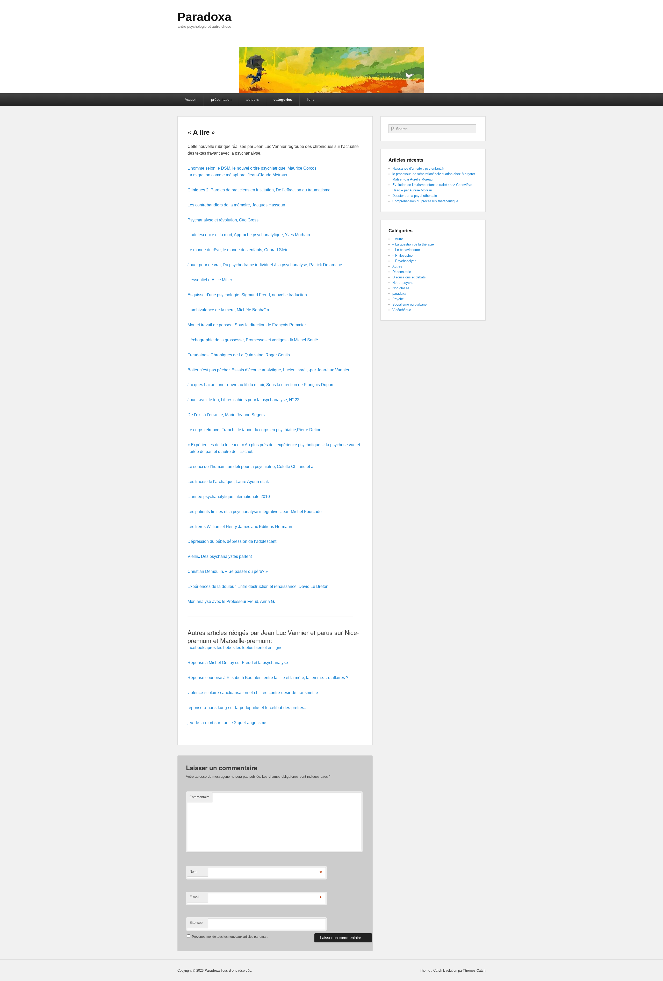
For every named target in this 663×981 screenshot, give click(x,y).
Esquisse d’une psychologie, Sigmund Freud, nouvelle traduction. (248, 295)
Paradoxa (204, 17)
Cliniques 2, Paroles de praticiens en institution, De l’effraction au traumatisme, (260, 190)
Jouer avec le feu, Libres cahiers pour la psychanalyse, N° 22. (244, 400)
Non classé (400, 288)
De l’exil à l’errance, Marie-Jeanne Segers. (227, 415)
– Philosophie (402, 255)
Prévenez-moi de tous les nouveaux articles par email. (230, 937)
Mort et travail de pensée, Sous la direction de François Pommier (247, 325)
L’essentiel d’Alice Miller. (210, 280)
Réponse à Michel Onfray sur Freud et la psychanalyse (238, 662)
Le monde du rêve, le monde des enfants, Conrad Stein (238, 250)
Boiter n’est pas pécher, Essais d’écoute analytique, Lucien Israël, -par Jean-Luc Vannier (268, 370)
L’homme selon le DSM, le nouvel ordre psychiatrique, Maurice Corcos (252, 168)
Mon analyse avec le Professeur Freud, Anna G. (231, 601)
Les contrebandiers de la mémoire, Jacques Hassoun (236, 205)
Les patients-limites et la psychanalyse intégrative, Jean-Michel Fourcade (255, 511)
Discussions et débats (409, 277)
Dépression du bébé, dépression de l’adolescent (232, 541)
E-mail (194, 897)
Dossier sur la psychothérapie (414, 196)
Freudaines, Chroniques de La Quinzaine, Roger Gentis (239, 355)
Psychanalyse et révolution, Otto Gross (223, 220)
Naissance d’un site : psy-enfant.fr (418, 168)
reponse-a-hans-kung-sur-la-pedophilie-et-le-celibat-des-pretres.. (247, 707)
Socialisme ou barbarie (409, 304)
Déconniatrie (401, 272)
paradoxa (399, 293)
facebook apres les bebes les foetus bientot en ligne (235, 647)
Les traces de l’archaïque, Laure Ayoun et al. (228, 481)
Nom (193, 872)
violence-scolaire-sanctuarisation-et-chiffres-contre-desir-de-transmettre (253, 692)
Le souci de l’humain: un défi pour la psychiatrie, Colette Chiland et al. (251, 466)
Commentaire (200, 797)
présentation (221, 99)
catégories (282, 99)
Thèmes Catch (474, 970)
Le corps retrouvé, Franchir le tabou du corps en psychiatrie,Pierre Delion (254, 430)
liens (310, 99)
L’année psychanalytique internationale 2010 (229, 496)
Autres (397, 266)
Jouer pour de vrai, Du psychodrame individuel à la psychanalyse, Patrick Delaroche (265, 265)
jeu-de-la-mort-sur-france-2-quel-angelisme (227, 722)
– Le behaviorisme (406, 250)
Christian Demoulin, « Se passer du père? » (228, 571)
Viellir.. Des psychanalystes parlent (220, 556)
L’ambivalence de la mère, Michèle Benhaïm (228, 310)
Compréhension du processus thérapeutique (425, 201)
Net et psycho (402, 283)
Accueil (190, 99)
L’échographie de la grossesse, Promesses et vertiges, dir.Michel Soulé (253, 340)
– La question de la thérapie (413, 244)
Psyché (398, 299)
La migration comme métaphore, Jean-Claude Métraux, (238, 175)
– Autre (397, 239)
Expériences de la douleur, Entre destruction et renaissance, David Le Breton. (258, 586)
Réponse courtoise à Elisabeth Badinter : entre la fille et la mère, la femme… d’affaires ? (268, 677)
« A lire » (201, 132)
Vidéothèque (401, 310)
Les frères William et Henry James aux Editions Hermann (240, 526)
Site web (196, 923)
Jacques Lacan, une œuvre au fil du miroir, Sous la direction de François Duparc (261, 385)
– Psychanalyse (404, 261)
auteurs (252, 99)
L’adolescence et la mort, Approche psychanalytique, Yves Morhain (249, 235)
